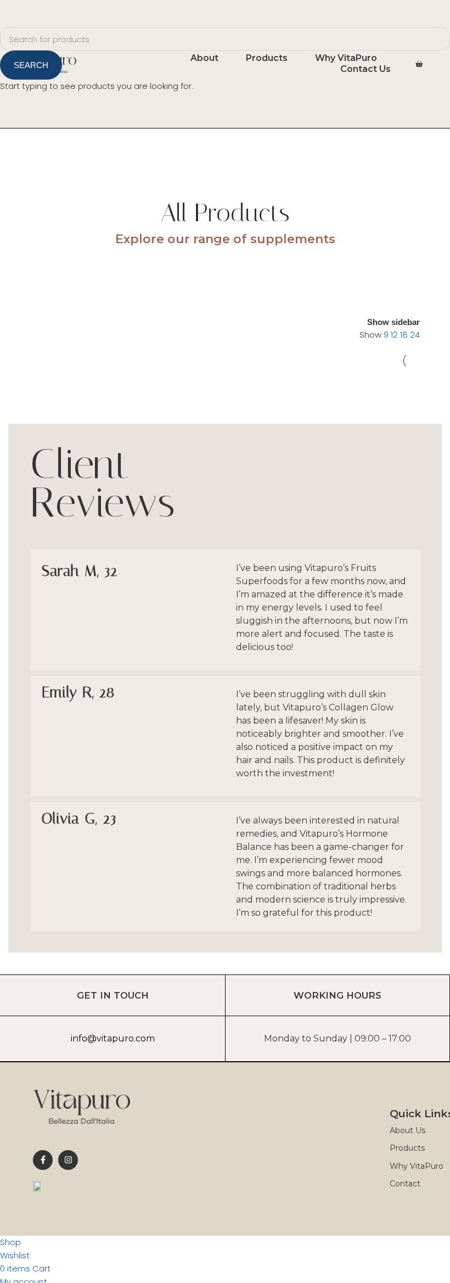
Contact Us (365, 69)
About (204, 58)
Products (267, 58)
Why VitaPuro (346, 58)
